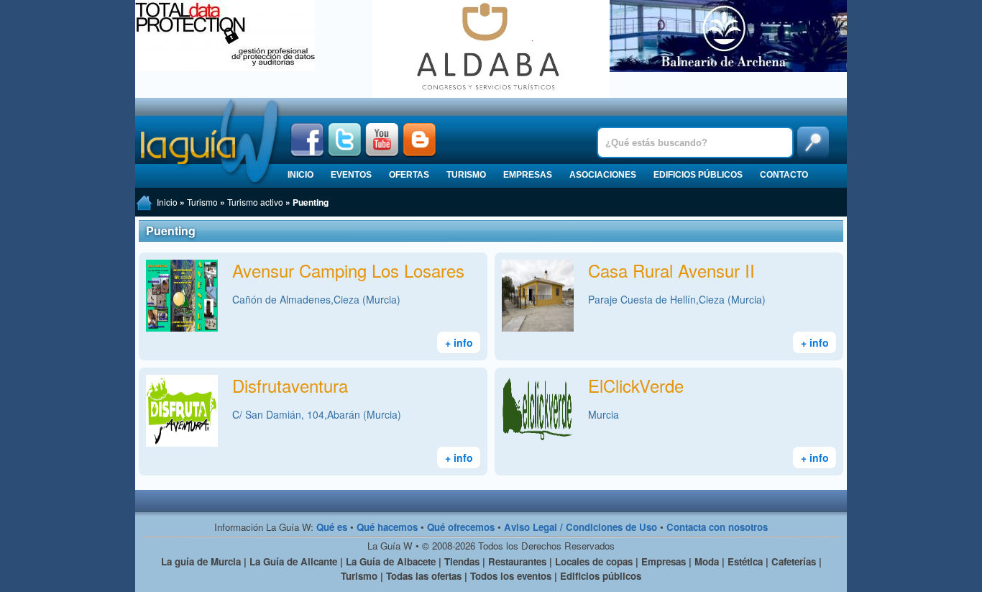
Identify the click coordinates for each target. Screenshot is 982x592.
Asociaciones (602, 175)
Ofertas (409, 175)
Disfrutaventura (290, 385)
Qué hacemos (387, 527)
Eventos (351, 175)
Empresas (527, 175)
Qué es (331, 527)
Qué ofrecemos (461, 527)
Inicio (300, 175)
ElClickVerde (636, 385)
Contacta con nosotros (717, 527)
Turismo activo (255, 202)
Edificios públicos (698, 175)
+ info (459, 342)
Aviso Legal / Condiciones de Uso (580, 527)
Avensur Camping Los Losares (348, 270)
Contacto (784, 175)
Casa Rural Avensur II (671, 270)
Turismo (466, 175)
